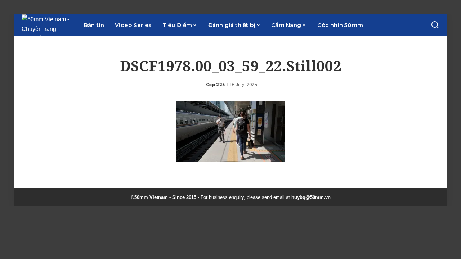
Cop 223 (215, 84)
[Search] (435, 25)
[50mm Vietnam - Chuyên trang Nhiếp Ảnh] (47, 25)
